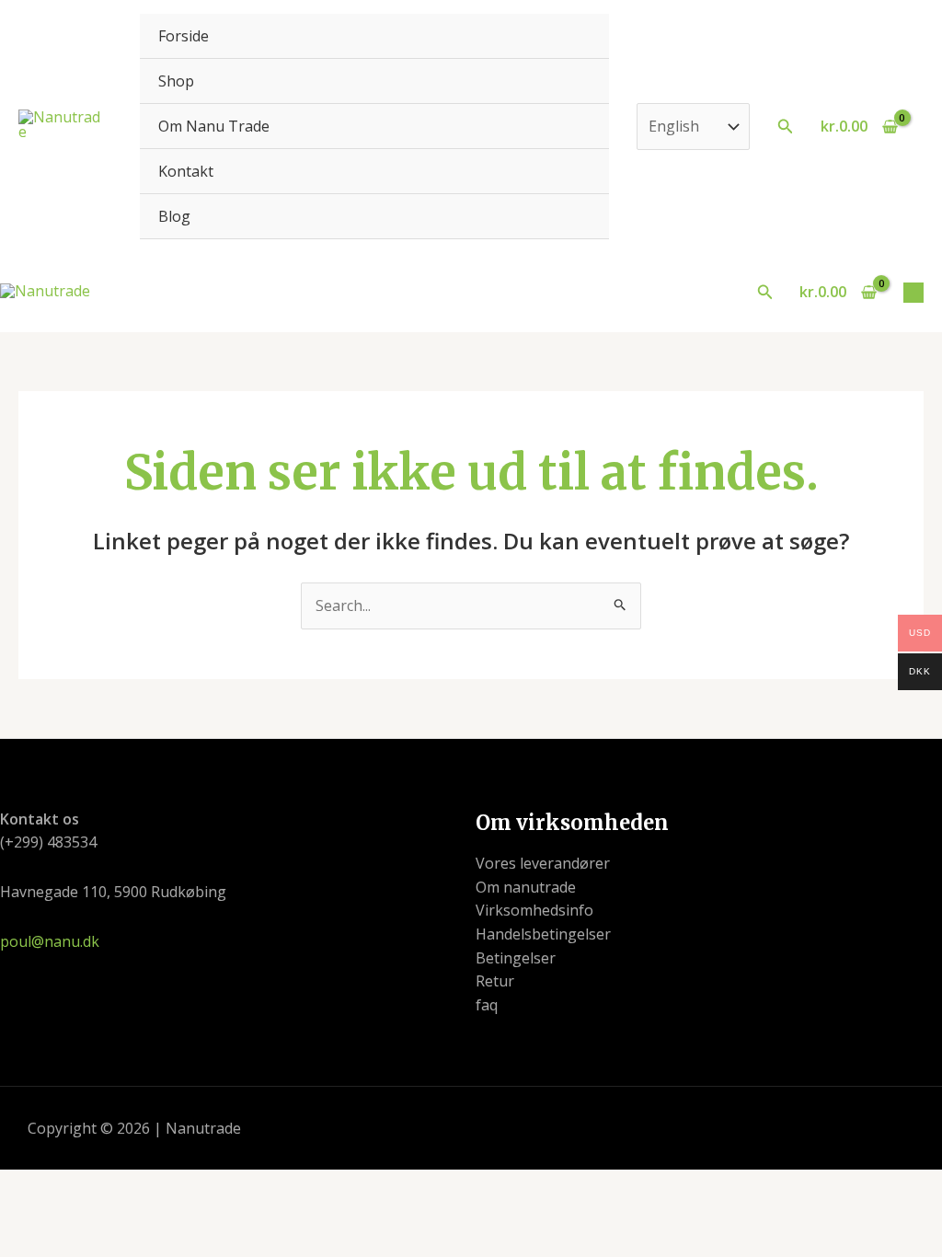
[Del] (163, 1186)
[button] (785, 127)
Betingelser (516, 958)
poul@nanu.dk (49, 941)
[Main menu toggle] (913, 293)
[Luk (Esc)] (230, 1186)
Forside (183, 36)
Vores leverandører (543, 863)
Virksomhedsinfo (534, 910)
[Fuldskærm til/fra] (97, 1186)
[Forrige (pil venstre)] (31, 1218)
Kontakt (185, 171)
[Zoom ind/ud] (31, 1186)
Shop (176, 81)
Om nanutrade (526, 887)
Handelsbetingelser (543, 934)
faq (487, 1005)
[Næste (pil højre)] (97, 1218)
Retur (495, 981)
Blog (174, 216)
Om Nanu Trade (214, 126)
